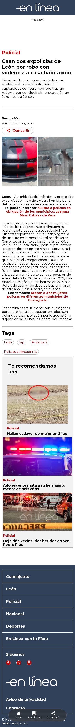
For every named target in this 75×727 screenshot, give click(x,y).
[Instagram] (29, 664)
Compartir (21, 130)
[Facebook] (8, 664)
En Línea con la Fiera (27, 638)
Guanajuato (18, 576)
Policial (11, 52)
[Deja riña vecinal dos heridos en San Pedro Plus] (37, 512)
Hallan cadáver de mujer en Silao (37, 433)
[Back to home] (37, 10)
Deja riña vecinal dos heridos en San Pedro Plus (36, 543)
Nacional (15, 614)
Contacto (15, 708)
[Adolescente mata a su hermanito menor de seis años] (37, 456)
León (11, 589)
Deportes (15, 626)
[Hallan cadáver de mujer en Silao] (37, 404)
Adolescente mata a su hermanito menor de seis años (34, 487)
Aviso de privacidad (26, 699)
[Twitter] (18, 664)
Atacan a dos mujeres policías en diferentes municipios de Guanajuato (37, 296)
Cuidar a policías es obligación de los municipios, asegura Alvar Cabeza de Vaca (38, 211)
